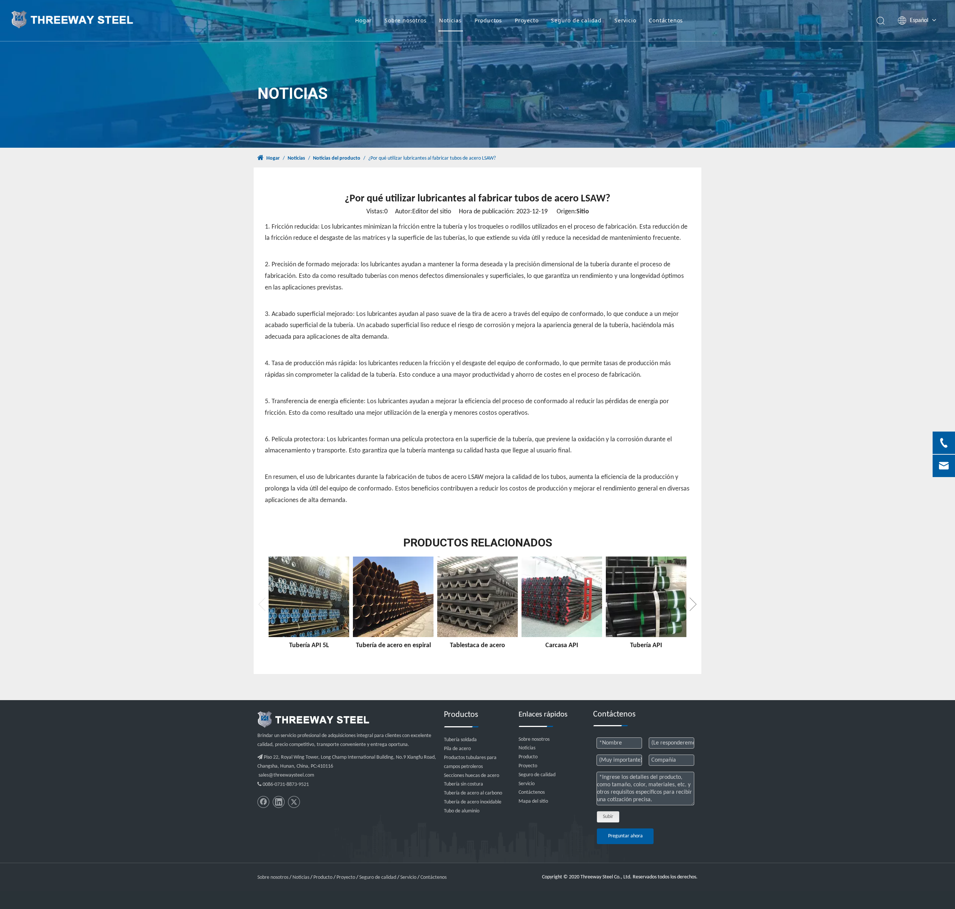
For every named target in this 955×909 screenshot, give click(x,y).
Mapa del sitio (533, 801)
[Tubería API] (646, 597)
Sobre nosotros (405, 20)
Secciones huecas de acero (471, 775)
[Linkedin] (279, 802)
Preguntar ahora (625, 836)
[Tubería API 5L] (309, 597)
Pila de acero (457, 749)
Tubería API (646, 645)
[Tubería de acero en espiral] (393, 597)
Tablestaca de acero (477, 645)
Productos (488, 20)
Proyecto (526, 20)
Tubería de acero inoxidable (472, 802)
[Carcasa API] (562, 597)
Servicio (625, 20)
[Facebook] (263, 802)
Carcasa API (561, 645)
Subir (608, 816)
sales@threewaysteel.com (286, 775)
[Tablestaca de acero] (477, 597)
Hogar (363, 20)
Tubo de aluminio (461, 811)
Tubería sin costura (463, 784)
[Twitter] (294, 802)
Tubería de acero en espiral (393, 645)
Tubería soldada (460, 740)
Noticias (450, 20)
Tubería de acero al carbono (473, 793)
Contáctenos (666, 20)
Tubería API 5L (309, 645)
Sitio (582, 211)
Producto (528, 757)
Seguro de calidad (576, 20)
